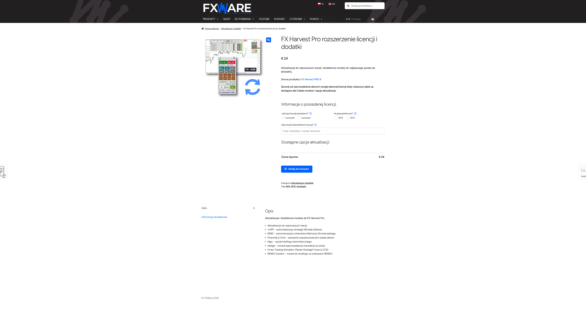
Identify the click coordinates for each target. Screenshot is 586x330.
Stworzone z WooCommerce (254, 302)
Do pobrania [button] (243, 19)
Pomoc (314, 19)
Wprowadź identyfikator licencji (302, 124)
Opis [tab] (204, 208)
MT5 (293, 186)
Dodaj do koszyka (298, 168)
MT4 (288, 186)
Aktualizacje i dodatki (231, 28)
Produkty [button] (209, 19)
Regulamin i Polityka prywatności (219, 302)
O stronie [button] (296, 19)
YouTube (264, 19)
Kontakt (279, 19)
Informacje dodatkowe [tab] (214, 217)
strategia (301, 186)
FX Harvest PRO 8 (311, 79)
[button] (268, 39)
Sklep (226, 19)
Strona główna (212, 28)
